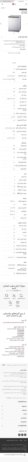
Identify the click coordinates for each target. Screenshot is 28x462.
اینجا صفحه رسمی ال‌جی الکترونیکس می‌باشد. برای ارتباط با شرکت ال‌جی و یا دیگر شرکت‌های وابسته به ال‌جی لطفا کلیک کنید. (14, 449)
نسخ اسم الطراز (21, 11)
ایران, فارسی (21, 431)
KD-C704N (16, 290)
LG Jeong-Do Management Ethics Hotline (13, 454)
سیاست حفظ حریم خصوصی (12, 440)
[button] (14, 24)
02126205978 (20, 330)
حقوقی (21, 440)
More (3, 365)
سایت (25, 440)
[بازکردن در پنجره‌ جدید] (25, 435)
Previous (27, 24)
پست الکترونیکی (22, 401)
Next (0, 24)
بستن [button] (15, 62)
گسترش (1, 37)
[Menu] (26, 4)
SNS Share (1, 8)
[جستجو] (2, 4)
